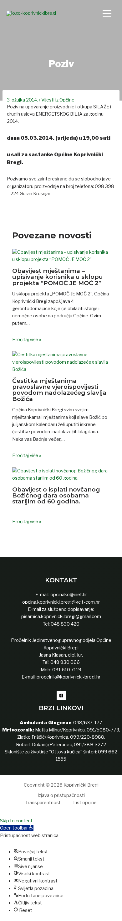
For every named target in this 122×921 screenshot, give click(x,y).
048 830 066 (64, 662)
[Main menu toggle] (107, 13)
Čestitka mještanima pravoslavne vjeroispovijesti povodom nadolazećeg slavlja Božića (59, 389)
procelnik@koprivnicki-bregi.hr (68, 677)
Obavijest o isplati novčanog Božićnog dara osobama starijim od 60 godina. (56, 495)
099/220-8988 (87, 737)
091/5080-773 (102, 730)
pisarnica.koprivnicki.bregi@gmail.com (61, 616)
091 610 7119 (66, 670)
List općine (85, 802)
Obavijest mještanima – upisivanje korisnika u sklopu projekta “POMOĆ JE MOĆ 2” (57, 276)
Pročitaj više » (26, 339)
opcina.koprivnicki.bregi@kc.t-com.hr (61, 602)
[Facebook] (61, 695)
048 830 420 (64, 624)
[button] (16, 828)
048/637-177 (87, 723)
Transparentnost (43, 802)
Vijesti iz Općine (57, 100)
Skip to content (16, 821)
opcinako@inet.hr (68, 594)
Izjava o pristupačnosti (61, 795)
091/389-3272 (90, 744)
